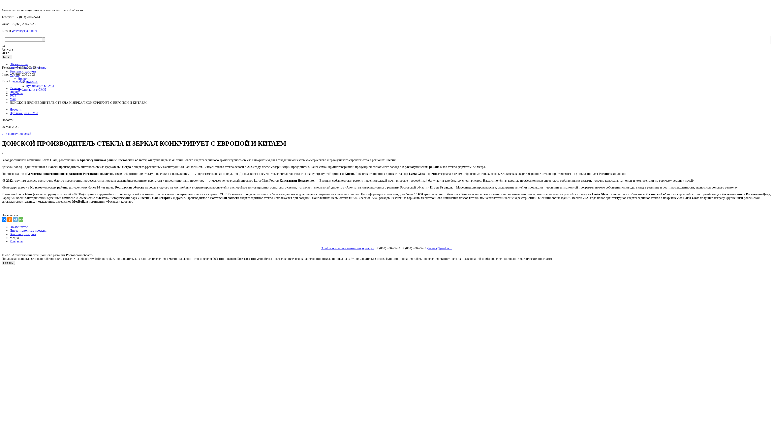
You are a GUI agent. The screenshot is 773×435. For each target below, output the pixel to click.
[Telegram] (15, 219)
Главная (15, 88)
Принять (8, 262)
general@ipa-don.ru (24, 30)
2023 (13, 95)
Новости (24, 78)
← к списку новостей (16, 133)
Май (13, 99)
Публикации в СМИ (40, 86)
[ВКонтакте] (4, 219)
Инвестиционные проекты (28, 230)
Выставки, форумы (23, 71)
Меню (6, 57)
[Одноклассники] (9, 219)
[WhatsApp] (21, 219)
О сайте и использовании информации (347, 248)
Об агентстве (19, 64)
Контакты (16, 241)
